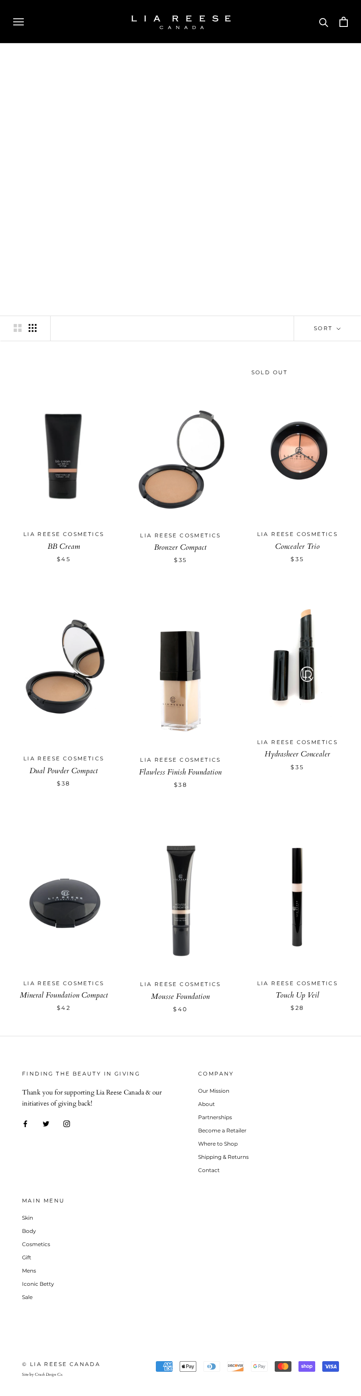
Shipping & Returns (223, 1157)
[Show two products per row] (18, 328)
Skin (27, 1217)
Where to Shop (218, 1143)
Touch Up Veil (297, 995)
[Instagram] (66, 1122)
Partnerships (215, 1117)
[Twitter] (46, 1122)
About (206, 1104)
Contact (209, 1170)
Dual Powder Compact (63, 771)
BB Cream (64, 546)
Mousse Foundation (180, 996)
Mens (29, 1270)
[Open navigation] (18, 21)
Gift (26, 1257)
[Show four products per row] (33, 328)
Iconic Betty (38, 1284)
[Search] (323, 21)
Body (29, 1231)
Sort (324, 328)
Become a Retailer (222, 1130)
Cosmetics (36, 1244)
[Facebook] (25, 1122)
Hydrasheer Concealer (297, 754)
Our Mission (213, 1090)
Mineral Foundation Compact (64, 995)
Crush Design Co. (49, 1374)
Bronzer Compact (180, 547)
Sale (27, 1297)
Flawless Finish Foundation (180, 772)
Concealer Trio (297, 546)
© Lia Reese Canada (61, 1364)
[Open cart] (343, 22)
